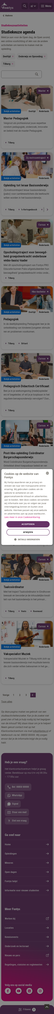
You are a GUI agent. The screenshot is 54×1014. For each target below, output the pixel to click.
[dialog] (27, 507)
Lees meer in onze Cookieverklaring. (22, 517)
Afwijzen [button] (28, 532)
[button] (27, 539)
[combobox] (47, 473)
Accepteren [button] (28, 524)
